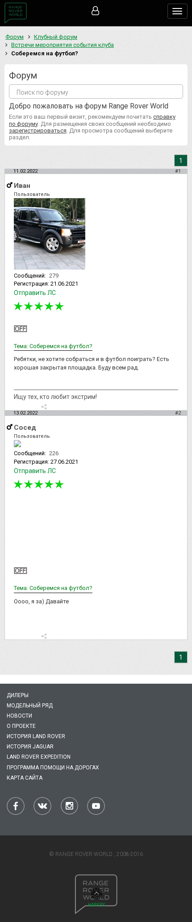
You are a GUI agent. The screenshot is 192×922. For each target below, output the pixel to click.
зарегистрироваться (38, 130)
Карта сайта (24, 778)
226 (53, 453)
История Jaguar (30, 746)
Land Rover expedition (39, 757)
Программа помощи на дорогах (53, 767)
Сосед (25, 428)
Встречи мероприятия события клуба (62, 45)
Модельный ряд (30, 705)
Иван (22, 186)
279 (53, 275)
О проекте (21, 726)
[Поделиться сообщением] (44, 406)
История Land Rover (36, 736)
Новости (19, 716)
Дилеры (18, 695)
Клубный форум (55, 36)
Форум (14, 36)
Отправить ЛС (35, 292)
